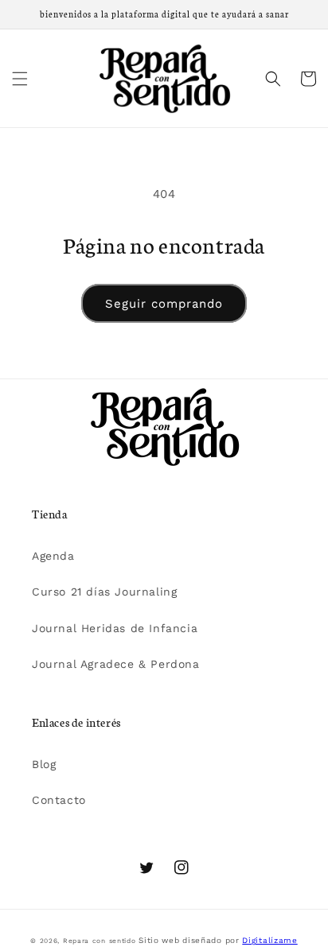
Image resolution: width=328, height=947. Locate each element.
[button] (19, 78)
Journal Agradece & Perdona (116, 664)
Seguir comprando (164, 304)
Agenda (53, 555)
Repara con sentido (99, 941)
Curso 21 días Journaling (104, 591)
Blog (44, 764)
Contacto (59, 800)
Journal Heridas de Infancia (114, 628)
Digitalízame (269, 940)
